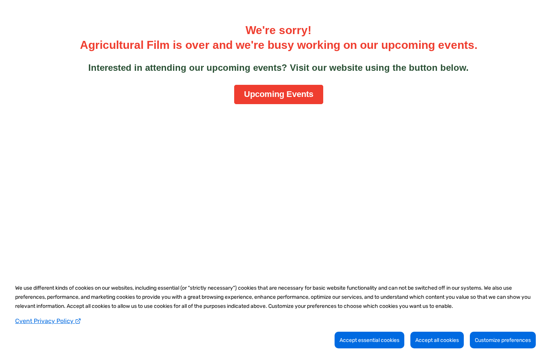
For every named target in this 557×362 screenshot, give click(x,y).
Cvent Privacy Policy (45, 321)
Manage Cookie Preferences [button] (285, 121)
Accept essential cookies (369, 340)
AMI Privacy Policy (270, 121)
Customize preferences (503, 340)
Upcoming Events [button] (278, 94)
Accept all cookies (437, 340)
